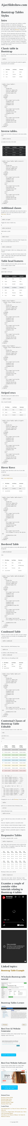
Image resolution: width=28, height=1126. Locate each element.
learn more (3, 214)
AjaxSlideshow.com (14, 5)
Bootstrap (17, 29)
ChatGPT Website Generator (8, 1054)
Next (24, 1024)
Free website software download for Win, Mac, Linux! (9, 1087)
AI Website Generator (10, 1029)
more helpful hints (8, 478)
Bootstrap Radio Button (6, 1100)
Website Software (18, 1063)
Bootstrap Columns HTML (7, 1097)
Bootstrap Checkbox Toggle (7, 1102)
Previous (4, 1024)
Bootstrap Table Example (12, 970)
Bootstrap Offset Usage (6, 1103)
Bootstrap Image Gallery (6, 1099)
